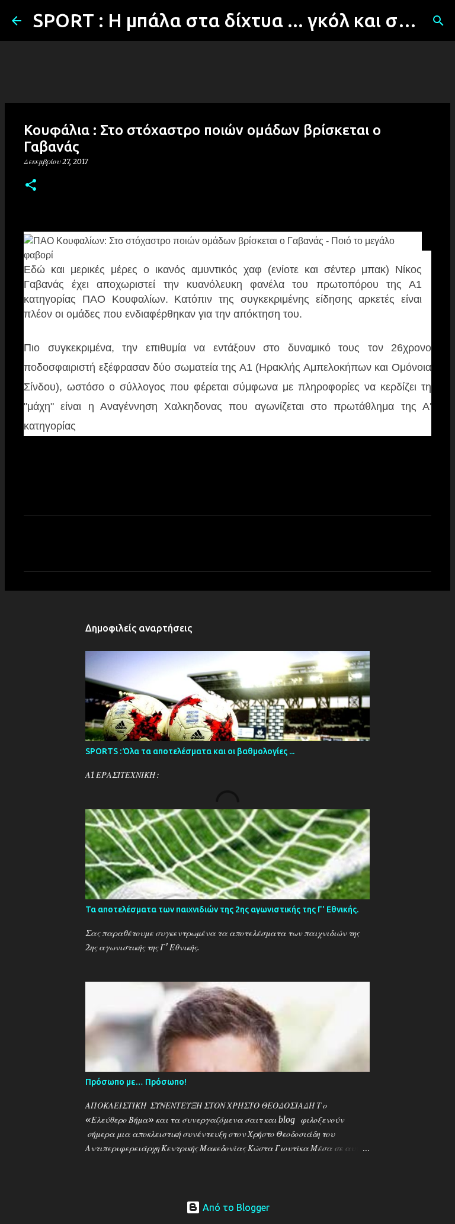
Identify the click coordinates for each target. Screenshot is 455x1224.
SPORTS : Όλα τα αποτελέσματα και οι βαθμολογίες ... (189, 751)
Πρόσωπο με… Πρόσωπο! (136, 1082)
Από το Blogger (235, 1207)
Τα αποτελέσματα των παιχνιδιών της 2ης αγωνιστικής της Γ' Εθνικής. (221, 909)
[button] (31, 186)
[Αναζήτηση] (438, 21)
